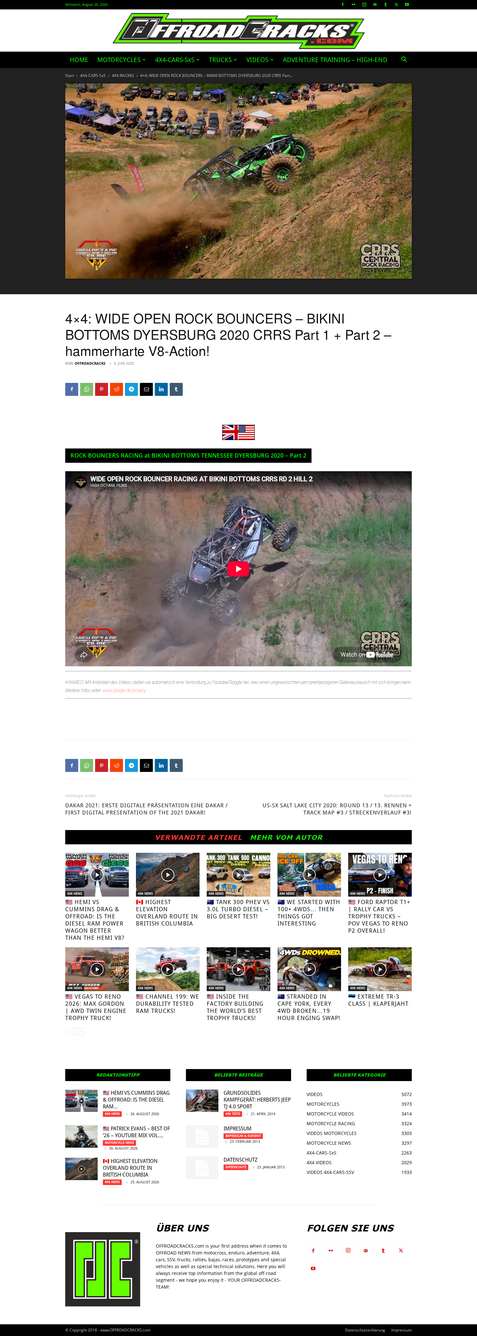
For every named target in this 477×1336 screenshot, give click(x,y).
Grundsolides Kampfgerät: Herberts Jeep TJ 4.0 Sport (257, 1100)
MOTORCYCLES (119, 60)
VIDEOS (257, 60)
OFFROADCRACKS (90, 363)
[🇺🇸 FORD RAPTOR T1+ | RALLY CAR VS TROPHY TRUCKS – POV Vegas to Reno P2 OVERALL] (380, 875)
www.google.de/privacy (124, 690)
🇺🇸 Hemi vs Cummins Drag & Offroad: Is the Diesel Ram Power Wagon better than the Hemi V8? (95, 920)
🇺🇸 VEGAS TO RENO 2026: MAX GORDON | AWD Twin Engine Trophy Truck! (96, 1007)
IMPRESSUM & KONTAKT (243, 1136)
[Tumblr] (385, 4)
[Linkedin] (161, 389)
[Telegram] (131, 389)
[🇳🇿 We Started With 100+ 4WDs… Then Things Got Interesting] (309, 875)
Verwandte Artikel (198, 837)
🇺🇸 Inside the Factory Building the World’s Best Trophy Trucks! (235, 1007)
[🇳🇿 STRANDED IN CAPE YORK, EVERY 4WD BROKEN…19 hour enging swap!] (309, 969)
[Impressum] (202, 1136)
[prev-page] (69, 1031)
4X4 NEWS (74, 893)
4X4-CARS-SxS (174, 60)
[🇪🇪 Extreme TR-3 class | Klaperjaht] (380, 969)
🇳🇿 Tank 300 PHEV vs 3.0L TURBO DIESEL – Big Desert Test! (238, 909)
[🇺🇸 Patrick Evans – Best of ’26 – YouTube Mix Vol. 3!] (81, 1136)
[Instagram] (364, 4)
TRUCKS (220, 60)
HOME (79, 60)
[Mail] (375, 4)
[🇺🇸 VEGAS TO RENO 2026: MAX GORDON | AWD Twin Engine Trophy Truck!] (97, 969)
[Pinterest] (101, 389)
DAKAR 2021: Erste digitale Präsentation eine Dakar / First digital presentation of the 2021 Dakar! (146, 809)
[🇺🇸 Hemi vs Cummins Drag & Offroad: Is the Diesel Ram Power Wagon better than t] (97, 875)
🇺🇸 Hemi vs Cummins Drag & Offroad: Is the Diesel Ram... (136, 1100)
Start (69, 75)
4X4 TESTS (233, 1113)
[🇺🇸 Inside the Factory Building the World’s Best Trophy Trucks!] (238, 969)
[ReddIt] (116, 389)
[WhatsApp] (86, 389)
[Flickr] (353, 4)
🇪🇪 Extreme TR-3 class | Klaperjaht (378, 1000)
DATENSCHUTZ (241, 1160)
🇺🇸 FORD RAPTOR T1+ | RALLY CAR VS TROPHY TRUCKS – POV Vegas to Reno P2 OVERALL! (379, 916)
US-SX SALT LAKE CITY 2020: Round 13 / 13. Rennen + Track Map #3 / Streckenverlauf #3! (337, 809)
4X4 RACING (123, 75)
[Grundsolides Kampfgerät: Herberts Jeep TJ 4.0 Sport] (202, 1101)
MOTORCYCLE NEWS (119, 1142)
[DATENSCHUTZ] (202, 1167)
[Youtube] (407, 4)
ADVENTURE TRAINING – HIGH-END (335, 60)
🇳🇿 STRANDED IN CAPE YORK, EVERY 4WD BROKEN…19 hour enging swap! (308, 1007)
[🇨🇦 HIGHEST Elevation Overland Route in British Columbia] (168, 875)
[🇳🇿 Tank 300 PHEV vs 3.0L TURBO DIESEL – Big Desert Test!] (238, 875)
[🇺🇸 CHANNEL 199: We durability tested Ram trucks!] (168, 969)
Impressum (237, 1129)
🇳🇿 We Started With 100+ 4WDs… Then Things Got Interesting (308, 913)
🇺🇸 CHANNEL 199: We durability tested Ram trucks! (167, 1003)
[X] (396, 4)
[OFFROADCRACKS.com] (239, 31)
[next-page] (80, 1031)
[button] (404, 60)
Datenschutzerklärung (365, 1330)
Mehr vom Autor (286, 837)
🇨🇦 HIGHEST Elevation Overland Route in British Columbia (167, 913)
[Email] (146, 389)
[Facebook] (343, 4)
